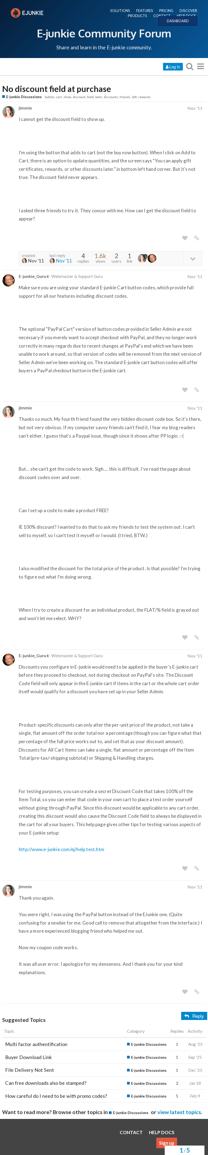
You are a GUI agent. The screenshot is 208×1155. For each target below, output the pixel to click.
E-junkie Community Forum (104, 33)
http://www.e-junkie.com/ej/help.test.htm (61, 849)
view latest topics (179, 1112)
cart (59, 97)
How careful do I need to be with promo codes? (56, 1096)
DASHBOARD (178, 21)
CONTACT (162, 16)
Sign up (166, 1143)
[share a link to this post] (196, 238)
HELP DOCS (186, 16)
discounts (111, 97)
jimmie (25, 107)
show (67, 97)
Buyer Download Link (28, 1057)
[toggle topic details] (192, 258)
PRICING (166, 10)
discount (79, 97)
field (90, 97)
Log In (174, 66)
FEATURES (144, 10)
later (98, 97)
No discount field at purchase (56, 89)
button (49, 97)
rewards (144, 97)
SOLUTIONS (120, 10)
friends (125, 97)
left (134, 97)
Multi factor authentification (36, 1044)
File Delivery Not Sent (29, 1070)
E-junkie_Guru (32, 276)
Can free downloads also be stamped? (45, 1083)
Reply (198, 1015)
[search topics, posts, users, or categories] (189, 66)
